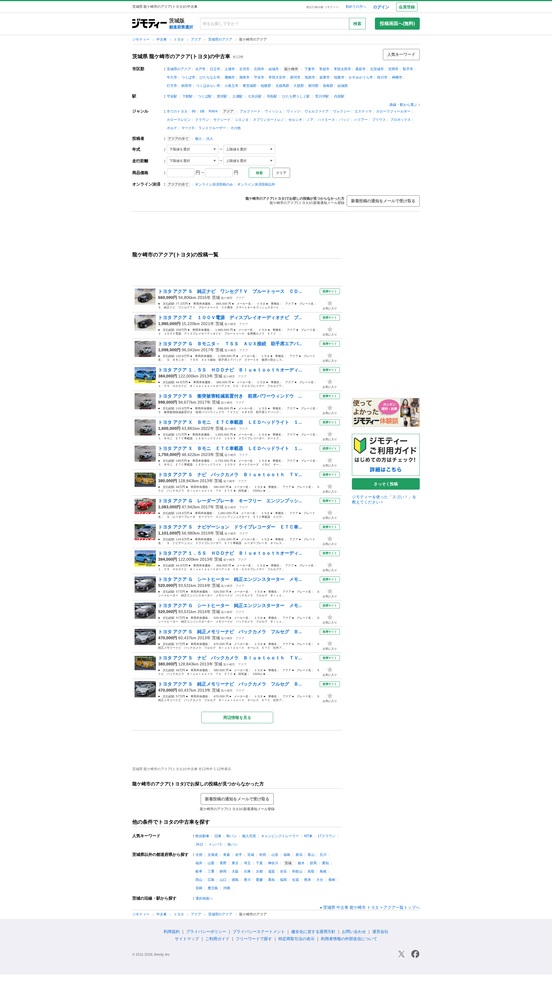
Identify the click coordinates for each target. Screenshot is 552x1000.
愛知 (325, 863)
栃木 (301, 863)
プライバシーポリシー (206, 931)
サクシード (222, 120)
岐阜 (198, 871)
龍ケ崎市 (227, 297)
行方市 (172, 86)
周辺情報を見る (237, 717)
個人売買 (249, 836)
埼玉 (247, 863)
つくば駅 (205, 96)
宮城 (250, 855)
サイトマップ (187, 938)
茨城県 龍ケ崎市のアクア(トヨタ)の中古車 (181, 56)
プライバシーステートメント (259, 931)
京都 (259, 871)
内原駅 (339, 96)
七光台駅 (255, 96)
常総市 (324, 69)
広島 (211, 880)
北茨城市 (377, 69)
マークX (187, 128)
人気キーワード (401, 54)
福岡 (283, 880)
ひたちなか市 (210, 77)
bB (202, 111)
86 (194, 111)
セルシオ (295, 120)
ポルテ (172, 128)
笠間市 (393, 69)
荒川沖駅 (322, 96)
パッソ (344, 120)
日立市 (215, 69)
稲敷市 (339, 77)
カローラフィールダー (393, 111)
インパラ (215, 844)
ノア (309, 120)
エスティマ (363, 111)
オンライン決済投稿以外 (256, 184)
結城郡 (343, 86)
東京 (235, 863)
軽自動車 (202, 836)
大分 (319, 880)
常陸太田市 (342, 69)
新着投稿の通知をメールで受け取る (383, 201)
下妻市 (309, 69)
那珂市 (295, 77)
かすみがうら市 (361, 77)
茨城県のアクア (220, 39)
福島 (286, 855)
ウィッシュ (273, 111)
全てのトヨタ (177, 111)
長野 (223, 863)
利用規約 (172, 931)
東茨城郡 (249, 86)
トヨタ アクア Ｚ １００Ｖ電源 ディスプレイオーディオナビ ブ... (230, 317)
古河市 (244, 69)
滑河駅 (222, 96)
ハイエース (326, 120)
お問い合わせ (354, 931)
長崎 (331, 880)
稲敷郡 (266, 86)
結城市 (274, 69)
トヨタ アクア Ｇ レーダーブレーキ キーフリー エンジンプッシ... (230, 500)
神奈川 (273, 863)
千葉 (259, 863)
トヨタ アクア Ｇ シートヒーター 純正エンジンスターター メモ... (230, 579)
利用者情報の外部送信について (349, 938)
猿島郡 (328, 86)
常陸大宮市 (277, 77)
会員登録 (407, 7)
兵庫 (247, 871)
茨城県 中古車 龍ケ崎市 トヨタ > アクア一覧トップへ (371, 907)
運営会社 (380, 931)
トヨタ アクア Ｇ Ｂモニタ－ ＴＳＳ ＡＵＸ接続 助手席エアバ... (230, 343)
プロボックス (400, 120)
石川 (323, 855)
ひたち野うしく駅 (296, 96)
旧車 (217, 836)
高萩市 (360, 69)
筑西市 (310, 77)
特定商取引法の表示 (296, 938)
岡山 (198, 880)
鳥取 (311, 871)
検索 (357, 23)
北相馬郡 (282, 86)
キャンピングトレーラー (280, 836)
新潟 (299, 855)
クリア (281, 173)
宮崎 (198, 888)
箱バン (232, 844)
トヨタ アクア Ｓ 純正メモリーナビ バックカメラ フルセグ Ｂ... (230, 631)
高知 (271, 880)
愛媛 (259, 880)
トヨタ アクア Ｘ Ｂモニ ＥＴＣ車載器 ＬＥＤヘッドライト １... (230, 422)
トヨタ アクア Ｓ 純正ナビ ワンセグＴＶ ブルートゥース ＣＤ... (230, 291)
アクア (196, 39)
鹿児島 (213, 888)
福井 (198, 863)
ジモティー (141, 39)
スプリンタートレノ (268, 120)
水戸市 (200, 69)
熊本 (307, 880)
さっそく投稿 (386, 484)
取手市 (408, 69)
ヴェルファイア (316, 111)
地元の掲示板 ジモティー (322, 7)
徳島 (235, 880)
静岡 (223, 871)
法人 (209, 139)
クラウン (202, 120)
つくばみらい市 (208, 86)
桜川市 (382, 77)
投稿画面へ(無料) (397, 23)
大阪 (235, 871)
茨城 (216, 297)
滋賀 (271, 871)
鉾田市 (186, 86)
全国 (198, 855)
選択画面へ (204, 898)
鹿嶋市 (230, 77)
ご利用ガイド (217, 938)
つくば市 (188, 77)
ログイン (381, 7)
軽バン (232, 836)
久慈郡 (299, 86)
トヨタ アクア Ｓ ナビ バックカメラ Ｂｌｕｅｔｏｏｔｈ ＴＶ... (230, 474)
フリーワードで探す (254, 938)
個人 (198, 139)
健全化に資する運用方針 (313, 931)
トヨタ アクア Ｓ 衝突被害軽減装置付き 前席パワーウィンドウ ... (230, 396)
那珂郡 (313, 86)
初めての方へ (356, 7)
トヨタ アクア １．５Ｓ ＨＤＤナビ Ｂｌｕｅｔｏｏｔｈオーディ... (230, 369)
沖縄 (226, 888)
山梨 (211, 863)
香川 (247, 880)
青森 (226, 855)
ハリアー (361, 120)
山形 (274, 855)
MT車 (308, 836)
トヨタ (179, 39)
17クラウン (327, 836)
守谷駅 (172, 96)
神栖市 (397, 77)
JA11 (199, 844)
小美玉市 (231, 86)
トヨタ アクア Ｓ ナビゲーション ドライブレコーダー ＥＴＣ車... (230, 526)
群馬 (313, 863)
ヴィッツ (293, 111)
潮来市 (244, 77)
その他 (235, 128)
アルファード (250, 111)
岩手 (238, 855)
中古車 (162, 39)
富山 (311, 855)
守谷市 (259, 77)
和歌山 (297, 871)
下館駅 (187, 96)
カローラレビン (179, 120)
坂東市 (324, 77)
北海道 (213, 855)
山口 (223, 880)
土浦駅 (237, 96)
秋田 (262, 855)
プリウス (379, 120)
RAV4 (213, 111)
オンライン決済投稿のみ (214, 184)
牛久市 (172, 77)
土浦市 (230, 69)
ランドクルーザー (212, 128)
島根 (323, 871)
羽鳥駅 (272, 96)
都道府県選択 (181, 27)
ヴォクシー (341, 111)
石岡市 (259, 69)
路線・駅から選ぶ (403, 105)
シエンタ (242, 120)
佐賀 (295, 880)
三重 (211, 871)
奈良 (283, 871)
